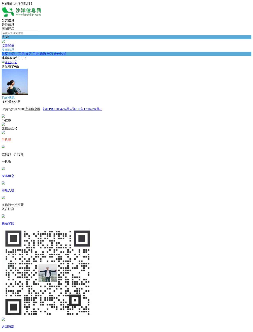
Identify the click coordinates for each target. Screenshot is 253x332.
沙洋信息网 (32, 109)
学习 (50, 53)
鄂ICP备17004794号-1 (87, 109)
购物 (43, 53)
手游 (35, 53)
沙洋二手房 (17, 53)
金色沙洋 (60, 53)
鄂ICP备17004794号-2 (57, 109)
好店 (28, 53)
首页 (5, 53)
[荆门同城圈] (21, 16)
